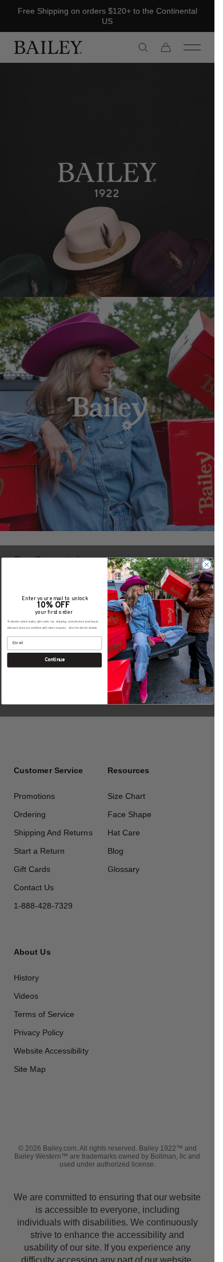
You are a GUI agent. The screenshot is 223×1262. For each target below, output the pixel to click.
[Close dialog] (207, 564)
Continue (54, 660)
